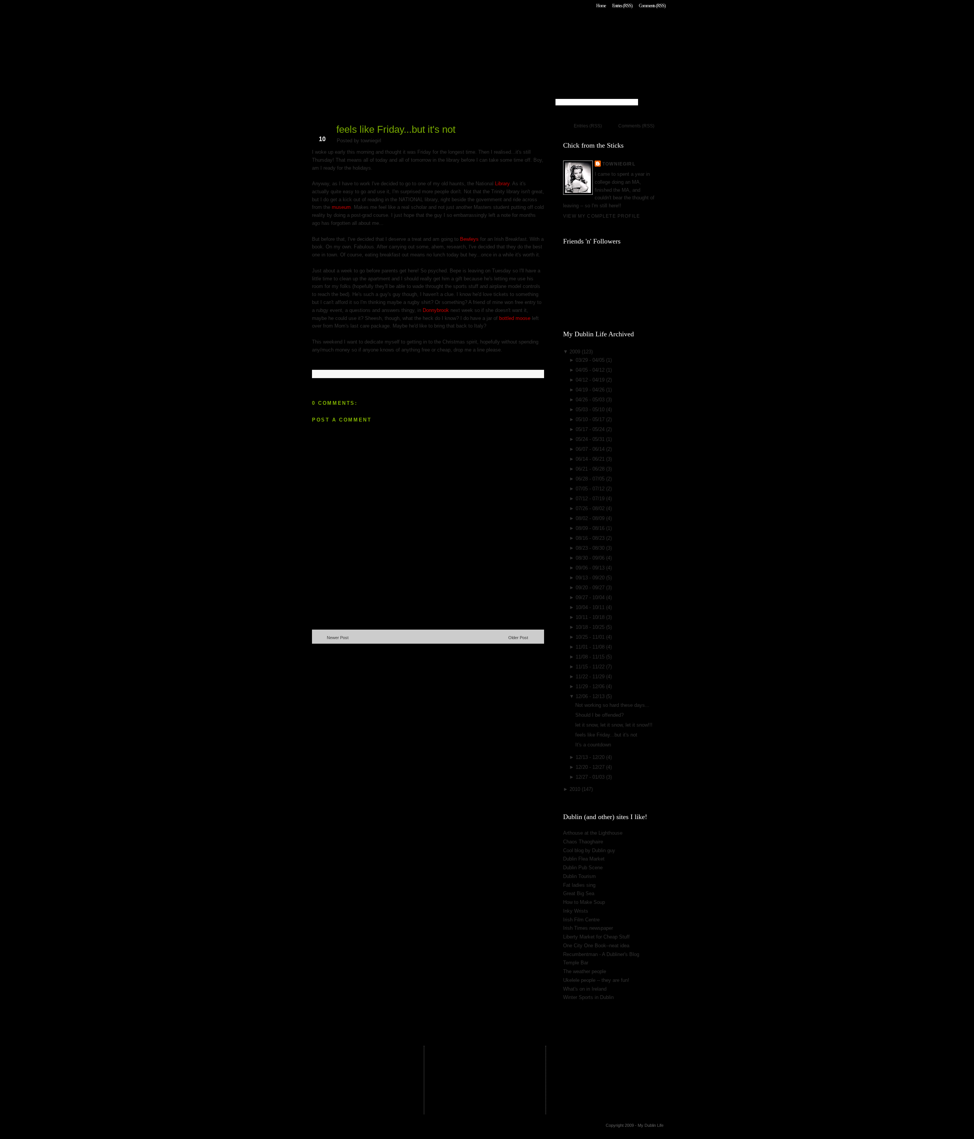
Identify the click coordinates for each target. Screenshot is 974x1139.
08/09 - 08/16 (591, 528)
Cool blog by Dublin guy (589, 850)
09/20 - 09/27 (591, 587)
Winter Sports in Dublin (588, 997)
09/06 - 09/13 (591, 568)
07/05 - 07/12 (591, 489)
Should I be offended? (599, 715)
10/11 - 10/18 (591, 617)
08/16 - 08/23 (591, 538)
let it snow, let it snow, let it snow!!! (614, 725)
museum (341, 207)
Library (502, 183)
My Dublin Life (409, 26)
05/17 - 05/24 (591, 429)
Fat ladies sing (579, 885)
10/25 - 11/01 (591, 637)
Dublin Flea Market (584, 859)
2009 (576, 352)
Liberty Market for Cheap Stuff (596, 937)
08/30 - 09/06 (591, 558)
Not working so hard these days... (612, 705)
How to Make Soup (584, 902)
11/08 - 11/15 (591, 657)
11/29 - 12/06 (591, 686)
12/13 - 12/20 (591, 757)
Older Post (518, 637)
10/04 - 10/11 (591, 607)
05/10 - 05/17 (591, 419)
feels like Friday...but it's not (395, 129)
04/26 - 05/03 (591, 399)
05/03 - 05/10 (591, 409)
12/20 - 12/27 (591, 767)
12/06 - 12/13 (591, 696)
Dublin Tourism (579, 876)
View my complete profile (601, 215)
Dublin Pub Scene (583, 867)
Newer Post (338, 637)
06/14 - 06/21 (591, 459)
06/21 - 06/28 (591, 469)
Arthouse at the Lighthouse (592, 833)
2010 (576, 789)
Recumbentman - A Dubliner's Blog (601, 954)
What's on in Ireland (584, 989)
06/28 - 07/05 (591, 479)
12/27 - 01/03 (591, 777)
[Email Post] (313, 362)
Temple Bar (575, 963)
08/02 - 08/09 (591, 518)
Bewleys (469, 239)
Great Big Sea (578, 893)
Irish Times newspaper (588, 928)
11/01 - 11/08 (591, 647)
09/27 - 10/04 (591, 597)
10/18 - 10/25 (591, 627)
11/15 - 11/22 (591, 667)
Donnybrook (436, 310)
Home (601, 5)
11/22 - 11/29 (591, 676)
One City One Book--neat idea (596, 945)
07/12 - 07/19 (591, 498)
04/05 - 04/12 (591, 370)
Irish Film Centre (581, 920)
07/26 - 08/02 (591, 508)
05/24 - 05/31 (591, 439)
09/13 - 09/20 (591, 578)
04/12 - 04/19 (591, 380)
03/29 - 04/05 (591, 360)
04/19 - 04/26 (591, 390)
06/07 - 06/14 (591, 449)
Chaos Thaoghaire (583, 842)
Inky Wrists (575, 911)
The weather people (584, 971)
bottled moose (515, 318)
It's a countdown (593, 745)
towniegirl (618, 163)
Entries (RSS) (622, 5)
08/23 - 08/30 (591, 548)
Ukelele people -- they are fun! (596, 980)
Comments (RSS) (652, 5)
